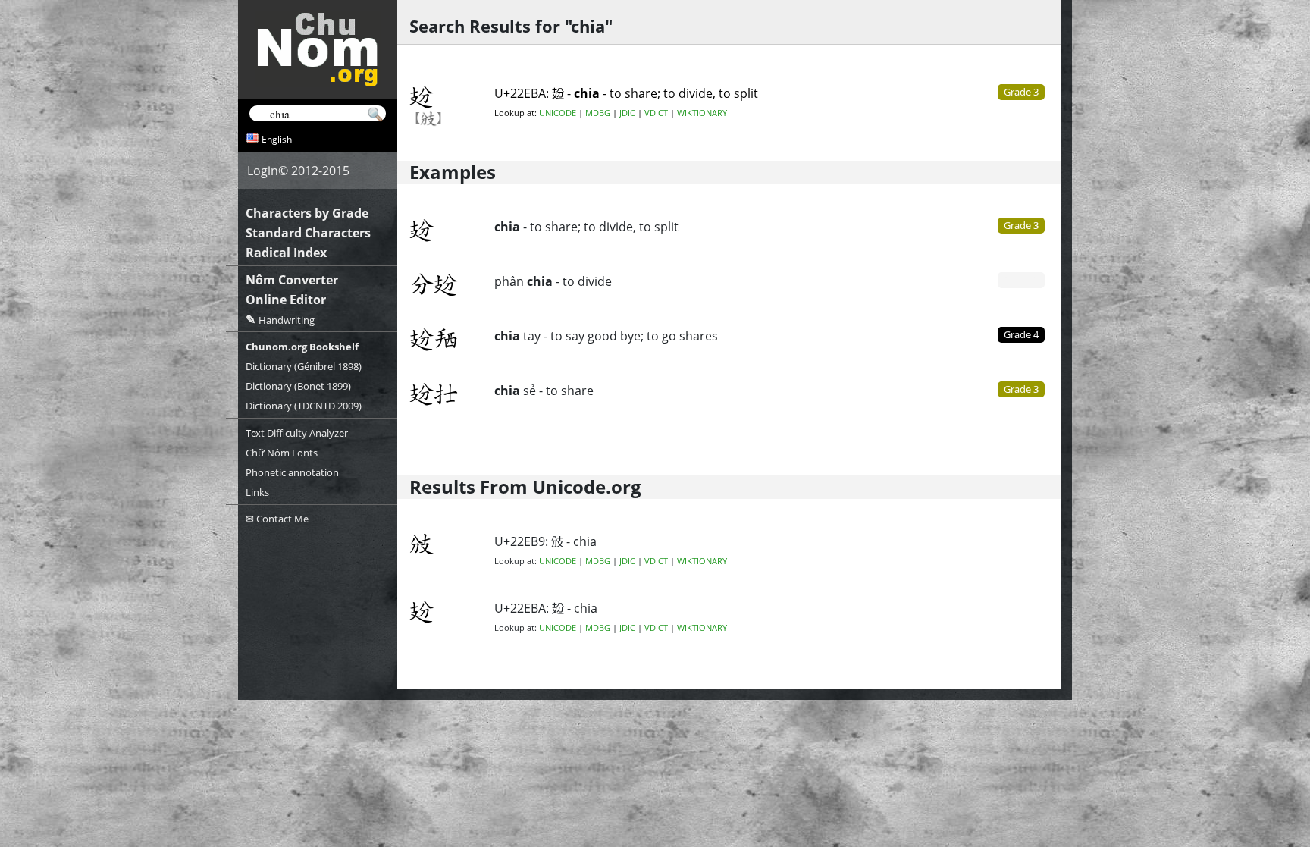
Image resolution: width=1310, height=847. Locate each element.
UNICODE (557, 113)
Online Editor (286, 299)
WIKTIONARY (702, 113)
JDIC (627, 113)
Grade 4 (1021, 334)
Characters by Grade (307, 213)
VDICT (656, 113)
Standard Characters (308, 232)
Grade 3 (1021, 225)
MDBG (597, 113)
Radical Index (286, 252)
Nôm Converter (292, 279)
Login (262, 170)
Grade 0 (1021, 280)
